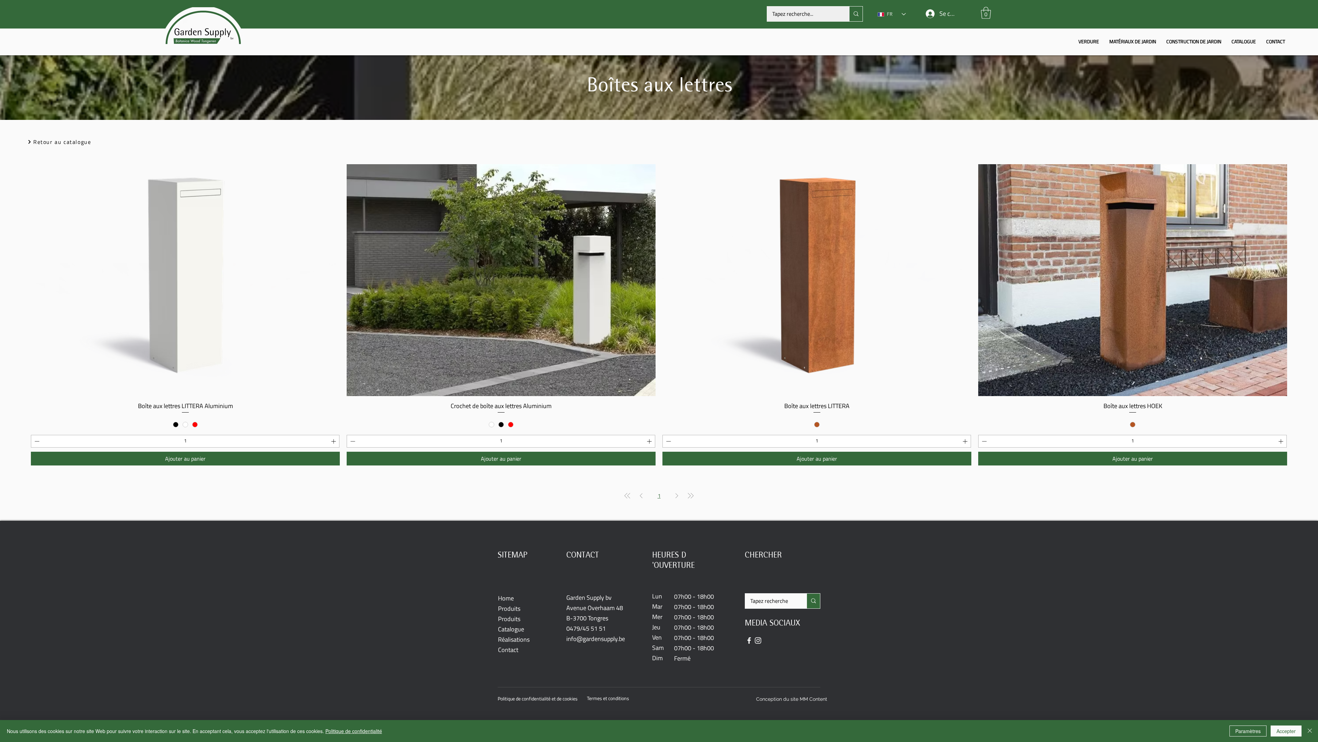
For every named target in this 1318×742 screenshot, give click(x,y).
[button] (986, 13)
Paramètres (1248, 731)
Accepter (1286, 731)
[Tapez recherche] (813, 601)
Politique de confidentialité (353, 731)
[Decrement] (36, 441)
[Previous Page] (641, 496)
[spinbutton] (185, 441)
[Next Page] (677, 496)
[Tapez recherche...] (856, 14)
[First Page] (627, 496)
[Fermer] (1310, 731)
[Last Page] (690, 496)
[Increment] (334, 441)
